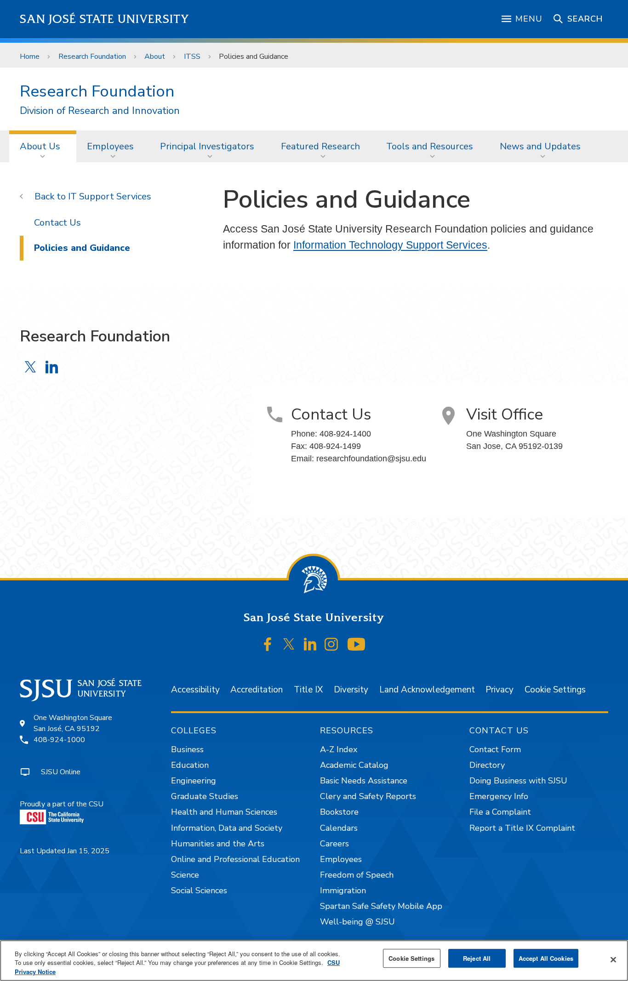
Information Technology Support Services (390, 245)
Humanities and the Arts (217, 843)
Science (185, 874)
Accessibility (195, 690)
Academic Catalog (354, 765)
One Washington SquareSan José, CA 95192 (73, 723)
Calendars (339, 828)
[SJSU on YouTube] (356, 644)
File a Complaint (500, 811)
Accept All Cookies (546, 958)
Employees (110, 146)
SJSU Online (60, 772)
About (154, 56)
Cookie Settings (555, 690)
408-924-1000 (59, 740)
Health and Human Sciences (224, 811)
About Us (40, 146)
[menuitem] (42, 146)
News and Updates (540, 146)
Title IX (308, 690)
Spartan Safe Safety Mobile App (381, 906)
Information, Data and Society (226, 828)
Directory (487, 765)
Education (190, 765)
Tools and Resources (429, 146)
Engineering (193, 780)
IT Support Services (109, 196)
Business (187, 749)
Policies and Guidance (82, 248)
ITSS (192, 56)
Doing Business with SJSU (518, 780)
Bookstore (339, 811)
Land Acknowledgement (427, 690)
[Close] (613, 959)
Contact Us (57, 222)
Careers (334, 843)
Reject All (477, 958)
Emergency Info (498, 796)
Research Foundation (92, 56)
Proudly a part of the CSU (61, 804)
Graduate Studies (204, 796)
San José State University (104, 19)
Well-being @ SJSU (357, 921)
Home (30, 56)
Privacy (499, 690)
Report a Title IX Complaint (522, 828)
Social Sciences (199, 890)
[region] (314, 960)
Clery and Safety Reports (368, 796)
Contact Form (495, 749)
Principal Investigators (207, 146)
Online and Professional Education (235, 859)
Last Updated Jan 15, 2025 (64, 851)
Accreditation (256, 690)
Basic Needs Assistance (363, 780)
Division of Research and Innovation (100, 111)
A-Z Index (338, 749)
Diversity (351, 690)
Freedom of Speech (357, 874)
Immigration (343, 890)
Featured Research (320, 146)
